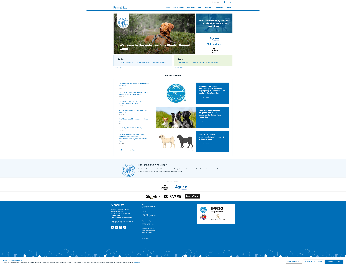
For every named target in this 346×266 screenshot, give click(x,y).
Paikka (192, 196)
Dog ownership (178, 7)
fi (228, 2)
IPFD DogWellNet (217, 210)
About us (219, 7)
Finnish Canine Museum (149, 208)
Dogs (168, 7)
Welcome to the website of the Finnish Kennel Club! (155, 47)
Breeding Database (159, 62)
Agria (181, 187)
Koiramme (172, 196)
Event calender (146, 217)
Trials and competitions (149, 215)
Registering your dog (126, 62)
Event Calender (184, 62)
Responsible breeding (148, 230)
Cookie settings (294, 262)
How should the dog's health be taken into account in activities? (214, 23)
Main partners (214, 44)
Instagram (120, 227)
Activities (191, 7)
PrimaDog (165, 187)
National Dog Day (198, 62)
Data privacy (145, 238)
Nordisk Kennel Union (203, 217)
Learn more (137, 263)
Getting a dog (146, 223)
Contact (229, 7)
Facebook (112, 227)
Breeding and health (205, 7)
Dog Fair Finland (213, 62)
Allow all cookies (334, 262)
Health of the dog (147, 232)
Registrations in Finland (149, 206)
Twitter (116, 227)
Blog (133, 150)
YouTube (124, 227)
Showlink (153, 196)
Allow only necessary (313, 261)
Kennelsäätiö (218, 217)
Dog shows (145, 214)
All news (123, 150)
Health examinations (143, 62)
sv (231, 2)
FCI (203, 210)
